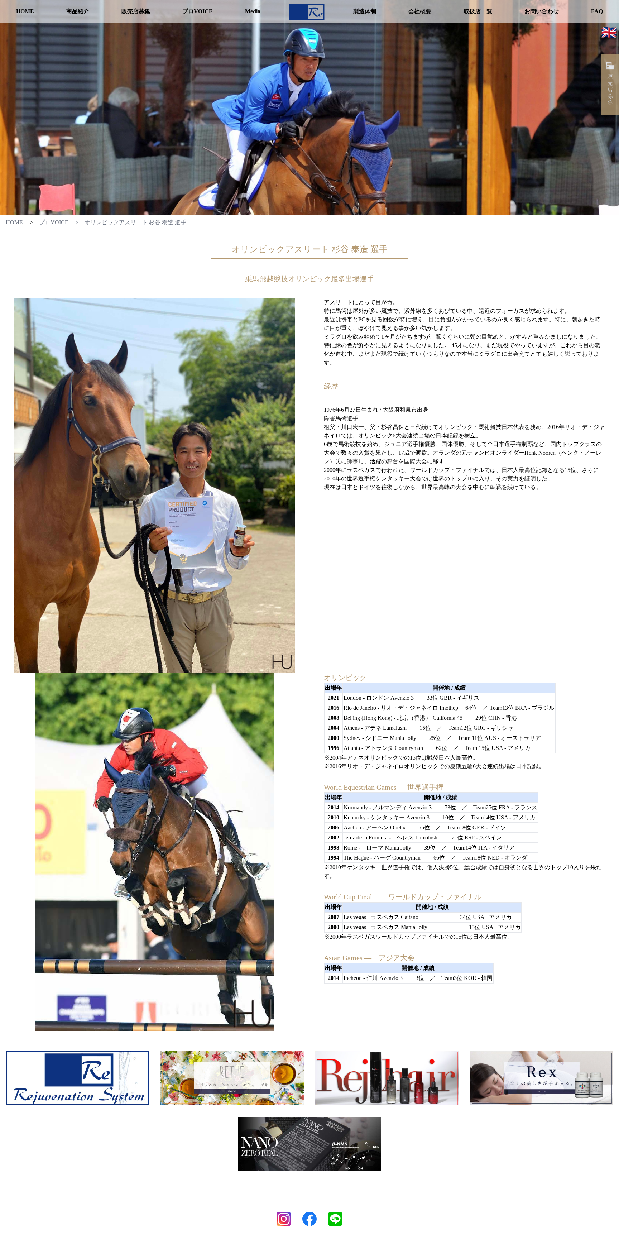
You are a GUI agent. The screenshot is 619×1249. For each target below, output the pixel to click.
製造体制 (364, 11)
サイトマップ (353, 1202)
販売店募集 (135, 11)
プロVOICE (197, 11)
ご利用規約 (263, 1202)
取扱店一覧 (478, 11)
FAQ (597, 11)
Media (252, 11)
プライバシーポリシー (307, 1202)
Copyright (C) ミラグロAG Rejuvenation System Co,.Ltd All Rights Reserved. (309, 1245)
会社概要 (419, 11)
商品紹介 (77, 11)
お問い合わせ (541, 11)
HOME (25, 11)
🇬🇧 (609, 32)
